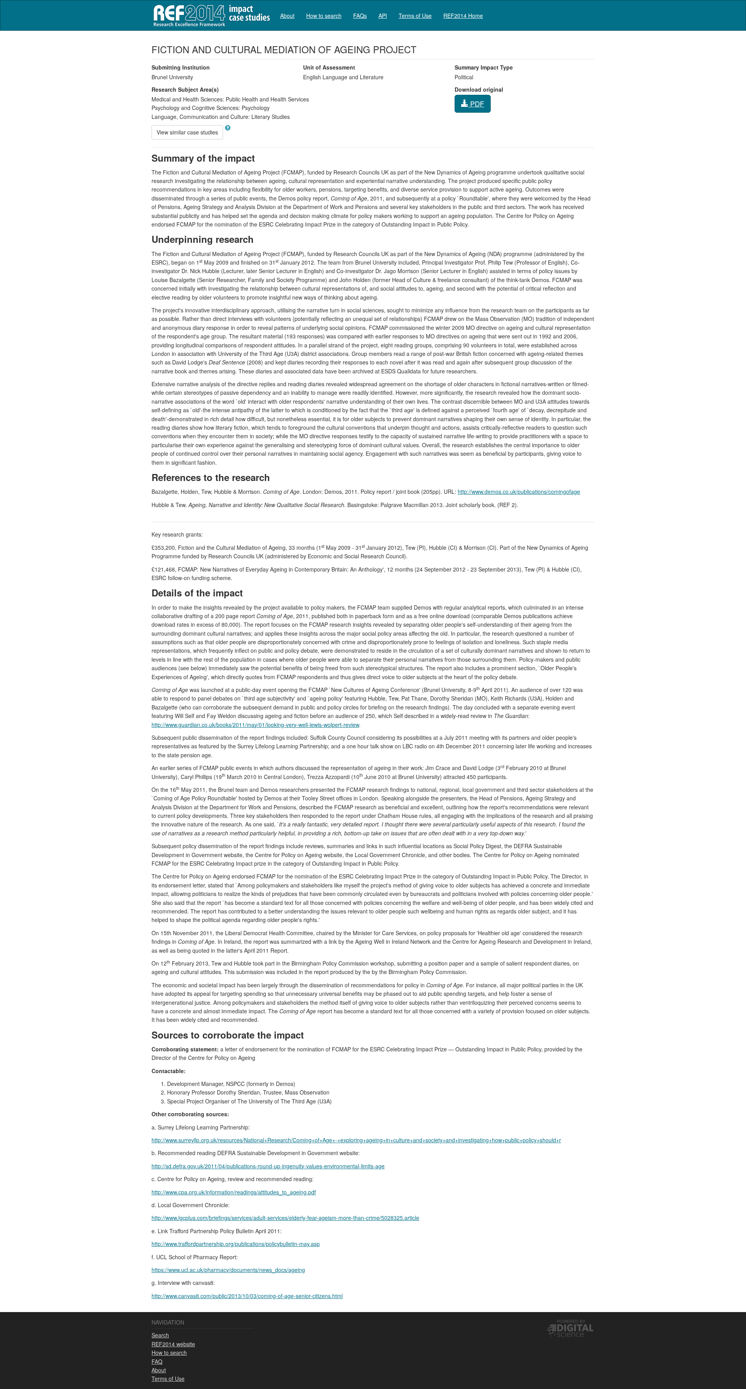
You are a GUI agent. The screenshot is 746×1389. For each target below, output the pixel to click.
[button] (227, 128)
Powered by (571, 1321)
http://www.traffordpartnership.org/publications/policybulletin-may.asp (236, 1244)
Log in (586, 12)
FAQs (360, 15)
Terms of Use (415, 15)
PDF (476, 103)
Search (160, 1335)
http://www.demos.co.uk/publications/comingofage (519, 491)
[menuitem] (287, 15)
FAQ (157, 1361)
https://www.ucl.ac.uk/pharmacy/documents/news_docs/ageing (228, 1270)
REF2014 (210, 15)
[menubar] (381, 15)
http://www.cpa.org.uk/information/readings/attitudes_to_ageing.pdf (234, 1192)
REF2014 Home (463, 15)
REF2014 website (173, 1344)
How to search (324, 15)
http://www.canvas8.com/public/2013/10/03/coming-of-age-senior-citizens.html (247, 1296)
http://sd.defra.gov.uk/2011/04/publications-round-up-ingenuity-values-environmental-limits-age (268, 1166)
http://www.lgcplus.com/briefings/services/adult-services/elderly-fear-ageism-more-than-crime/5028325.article (285, 1218)
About (287, 15)
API (382, 15)
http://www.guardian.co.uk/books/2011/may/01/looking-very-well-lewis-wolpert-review (255, 724)
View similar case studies (187, 132)
